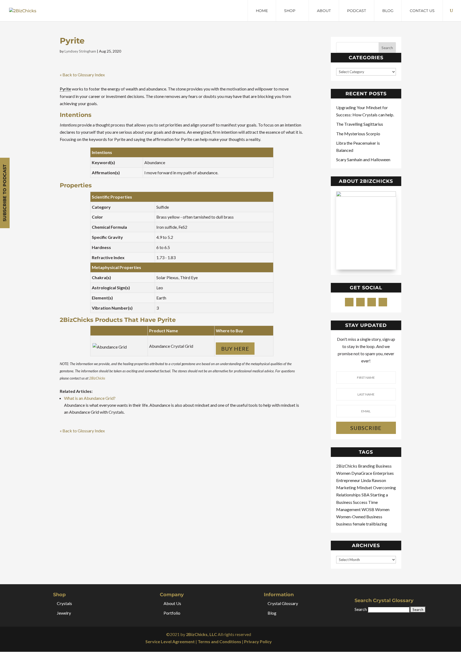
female (359, 523)
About (324, 10)
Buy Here (235, 348)
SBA (365, 494)
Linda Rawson (373, 480)
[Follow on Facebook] (349, 302)
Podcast (356, 10)
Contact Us (422, 10)
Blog (388, 10)
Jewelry (64, 612)
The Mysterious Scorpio (358, 133)
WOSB (368, 509)
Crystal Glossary (283, 603)
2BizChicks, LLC (201, 634)
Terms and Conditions (219, 641)
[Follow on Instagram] (371, 302)
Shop (289, 10)
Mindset (365, 487)
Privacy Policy (258, 641)
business (344, 523)
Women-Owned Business (359, 516)
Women (382, 509)
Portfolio (172, 612)
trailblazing (376, 523)
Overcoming (384, 487)
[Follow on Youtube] (383, 302)
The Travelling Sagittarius (359, 124)
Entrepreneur (348, 480)
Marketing (346, 487)
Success (360, 502)
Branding (367, 465)
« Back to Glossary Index (82, 74)
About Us (172, 603)
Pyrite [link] (65, 88)
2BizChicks (97, 378)
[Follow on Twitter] (360, 302)
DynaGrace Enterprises (372, 473)
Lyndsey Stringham (80, 51)
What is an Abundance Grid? (90, 398)
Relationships (348, 494)
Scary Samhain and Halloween (363, 159)
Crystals (64, 603)
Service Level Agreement (170, 641)
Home (262, 10)
